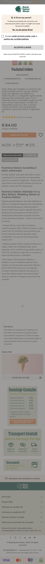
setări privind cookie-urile (23, 36)
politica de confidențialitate (16, 39)
